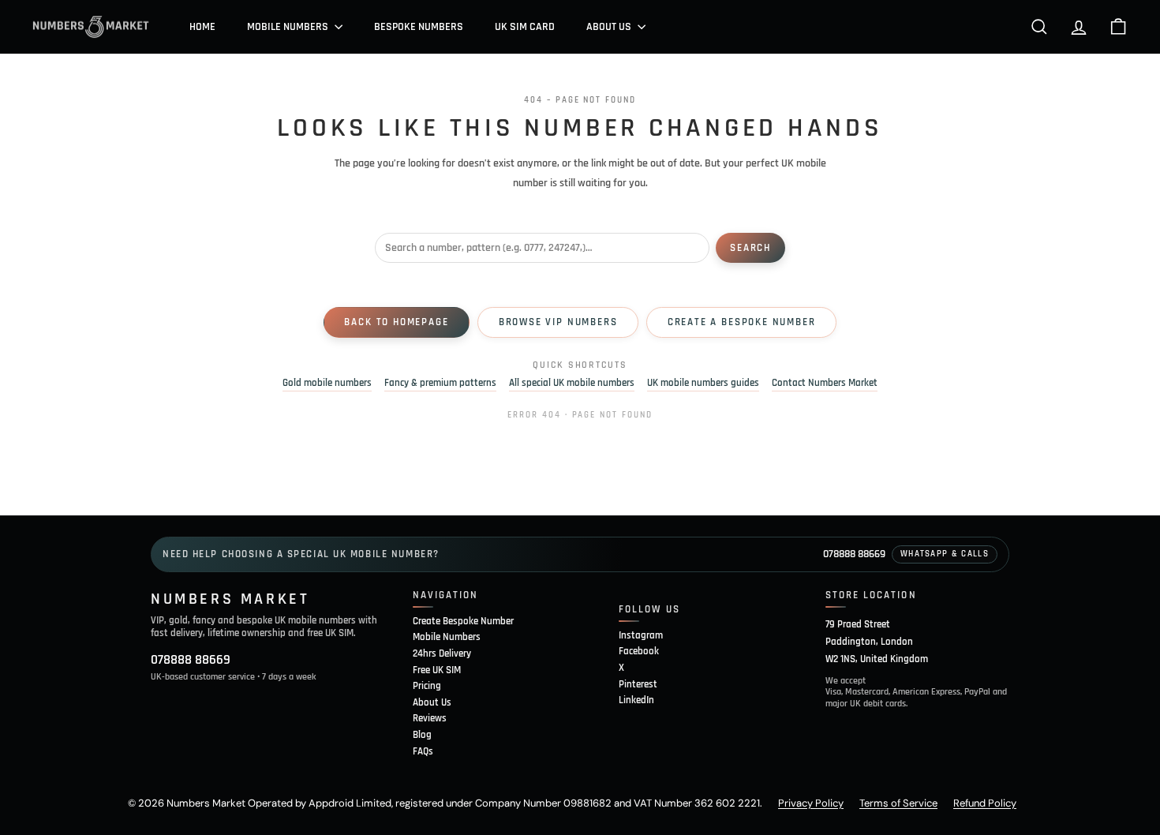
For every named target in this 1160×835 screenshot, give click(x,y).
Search (750, 248)
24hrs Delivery (442, 653)
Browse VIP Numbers (558, 322)
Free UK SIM (437, 670)
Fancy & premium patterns (440, 383)
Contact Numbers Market (824, 383)
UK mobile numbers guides (703, 383)
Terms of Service (898, 803)
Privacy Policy (811, 803)
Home (202, 27)
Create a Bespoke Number (742, 322)
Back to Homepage (396, 322)
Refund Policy (984, 803)
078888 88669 (854, 554)
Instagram (641, 635)
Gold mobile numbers (327, 383)
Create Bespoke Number (463, 621)
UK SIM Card (525, 27)
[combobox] (542, 248)
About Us (610, 27)
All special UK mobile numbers (571, 383)
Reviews (430, 718)
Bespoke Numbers (418, 27)
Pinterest (638, 684)
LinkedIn (636, 700)
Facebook (639, 651)
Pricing (427, 686)
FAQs (423, 751)
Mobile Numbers (289, 27)
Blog (422, 734)
